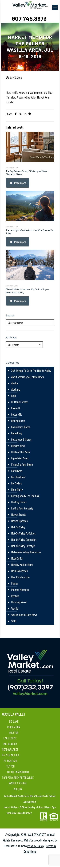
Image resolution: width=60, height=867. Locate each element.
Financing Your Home (22, 464)
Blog (13, 395)
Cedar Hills (16, 414)
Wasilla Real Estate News (24, 615)
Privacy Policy (35, 846)
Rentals (15, 596)
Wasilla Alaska (18, 783)
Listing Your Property (22, 508)
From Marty (17, 489)
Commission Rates (20, 427)
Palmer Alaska (10, 755)
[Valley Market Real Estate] (30, 5)
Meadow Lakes (10, 749)
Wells (13, 621)
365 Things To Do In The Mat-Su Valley (31, 370)
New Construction (20, 577)
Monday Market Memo (22, 564)
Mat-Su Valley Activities (23, 533)
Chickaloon (13, 727)
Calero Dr (15, 408)
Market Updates (19, 521)
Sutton (10, 766)
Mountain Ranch (19, 571)
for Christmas (18, 477)
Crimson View (18, 446)
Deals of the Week (20, 452)
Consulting (16, 433)
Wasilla (14, 608)
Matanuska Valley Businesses (26, 552)
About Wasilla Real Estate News (27, 377)
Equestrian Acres (20, 458)
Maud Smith (17, 558)
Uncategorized (19, 602)
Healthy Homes (19, 502)
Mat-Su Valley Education (23, 539)
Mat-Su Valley (18, 527)
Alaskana (15, 389)
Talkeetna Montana (18, 772)
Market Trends (18, 514)
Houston (13, 732)
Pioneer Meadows (20, 589)
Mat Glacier (10, 744)
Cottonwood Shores (21, 439)
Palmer (14, 583)
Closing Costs (18, 421)
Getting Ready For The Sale (25, 496)
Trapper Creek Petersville (18, 777)
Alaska (14, 383)
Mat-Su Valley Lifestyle (23, 546)
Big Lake (13, 721)
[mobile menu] (55, 7)
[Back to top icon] (53, 860)
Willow (18, 789)
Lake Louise (10, 738)
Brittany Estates (19, 402)
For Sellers (16, 483)
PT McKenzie (10, 761)
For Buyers (16, 471)
